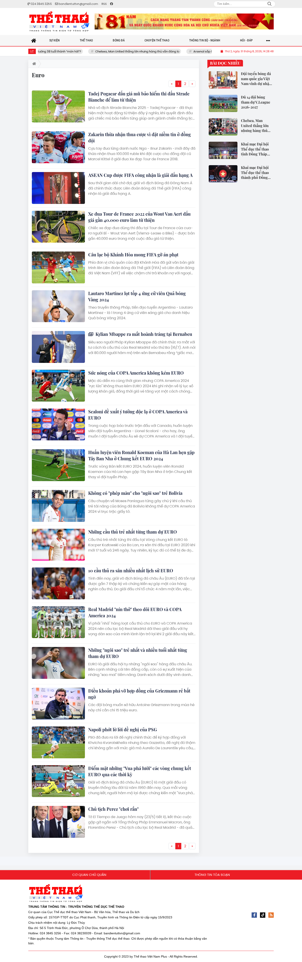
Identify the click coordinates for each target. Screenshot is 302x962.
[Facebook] (254, 915)
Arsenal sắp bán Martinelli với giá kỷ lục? (202, 51)
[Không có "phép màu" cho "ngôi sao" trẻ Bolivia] (58, 506)
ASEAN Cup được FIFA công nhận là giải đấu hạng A (140, 175)
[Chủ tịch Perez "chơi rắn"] (58, 822)
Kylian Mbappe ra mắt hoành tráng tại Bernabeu (143, 334)
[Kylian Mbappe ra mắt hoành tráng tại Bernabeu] (58, 347)
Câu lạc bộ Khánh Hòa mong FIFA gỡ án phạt (133, 254)
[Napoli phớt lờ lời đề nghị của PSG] (58, 742)
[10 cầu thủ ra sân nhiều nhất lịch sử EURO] (58, 583)
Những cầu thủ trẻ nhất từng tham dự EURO (132, 532)
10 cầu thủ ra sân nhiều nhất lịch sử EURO (130, 570)
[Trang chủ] (33, 40)
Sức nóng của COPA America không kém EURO (136, 373)
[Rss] (271, 915)
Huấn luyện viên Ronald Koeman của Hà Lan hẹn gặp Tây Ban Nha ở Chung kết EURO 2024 (141, 455)
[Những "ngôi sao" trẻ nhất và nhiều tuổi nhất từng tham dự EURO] (58, 663)
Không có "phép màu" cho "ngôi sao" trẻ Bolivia (135, 493)
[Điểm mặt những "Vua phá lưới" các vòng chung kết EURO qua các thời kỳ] (58, 781)
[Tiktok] (262, 915)
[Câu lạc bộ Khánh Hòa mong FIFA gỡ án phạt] (58, 267)
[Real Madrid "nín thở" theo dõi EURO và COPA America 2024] (58, 622)
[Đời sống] (184, 21)
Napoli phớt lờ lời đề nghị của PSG (122, 729)
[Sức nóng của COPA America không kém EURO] (58, 386)
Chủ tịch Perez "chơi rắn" (113, 809)
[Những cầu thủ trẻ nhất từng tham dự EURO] (58, 545)
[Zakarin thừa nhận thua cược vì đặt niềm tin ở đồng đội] (58, 147)
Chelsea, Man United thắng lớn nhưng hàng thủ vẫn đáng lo (117, 51)
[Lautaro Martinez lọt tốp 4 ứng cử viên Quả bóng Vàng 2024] (58, 306)
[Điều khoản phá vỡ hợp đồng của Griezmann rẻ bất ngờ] (58, 704)
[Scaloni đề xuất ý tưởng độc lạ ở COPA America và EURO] (58, 424)
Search (269, 4)
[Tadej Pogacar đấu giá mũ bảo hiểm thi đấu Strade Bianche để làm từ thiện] (58, 106)
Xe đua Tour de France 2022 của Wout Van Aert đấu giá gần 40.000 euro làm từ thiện (139, 217)
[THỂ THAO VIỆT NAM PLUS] (59, 21)
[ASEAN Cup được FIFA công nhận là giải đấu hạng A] (58, 188)
